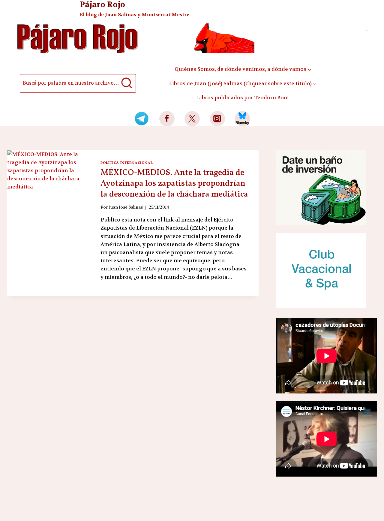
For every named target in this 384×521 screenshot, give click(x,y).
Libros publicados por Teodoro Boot (243, 97)
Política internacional (126, 162)
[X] (192, 118)
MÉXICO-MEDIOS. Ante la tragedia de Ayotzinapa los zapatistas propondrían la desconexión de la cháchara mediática (174, 183)
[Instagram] (217, 118)
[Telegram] (141, 118)
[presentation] (49, 213)
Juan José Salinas (126, 207)
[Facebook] (167, 118)
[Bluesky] (242, 118)
